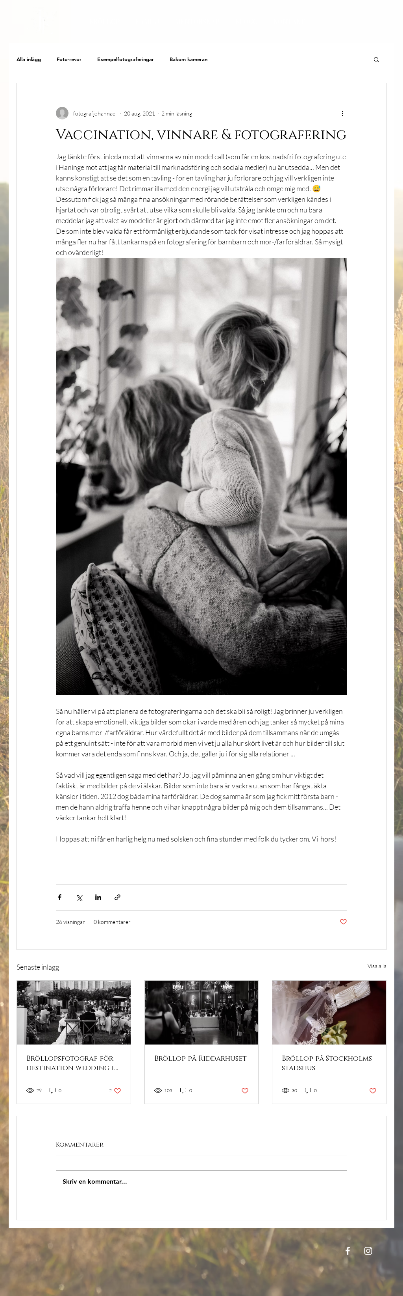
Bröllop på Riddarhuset (200, 1058)
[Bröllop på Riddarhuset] (202, 1013)
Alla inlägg (29, 59)
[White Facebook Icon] (347, 1251)
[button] (376, 59)
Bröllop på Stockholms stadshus (327, 1063)
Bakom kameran (188, 59)
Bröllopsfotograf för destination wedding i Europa (70, 1063)
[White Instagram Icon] (368, 1251)
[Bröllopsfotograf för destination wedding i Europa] (74, 1013)
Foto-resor (69, 59)
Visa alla (377, 966)
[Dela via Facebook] (59, 897)
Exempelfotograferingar (125, 59)
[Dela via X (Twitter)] (79, 897)
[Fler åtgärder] (342, 113)
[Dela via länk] (117, 897)
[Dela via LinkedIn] (98, 897)
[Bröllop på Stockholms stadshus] (329, 1013)
